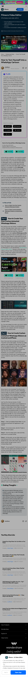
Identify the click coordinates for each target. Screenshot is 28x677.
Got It (6, 672)
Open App (18, 672)
